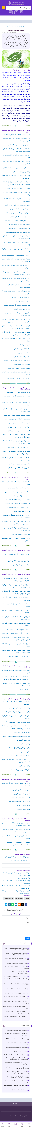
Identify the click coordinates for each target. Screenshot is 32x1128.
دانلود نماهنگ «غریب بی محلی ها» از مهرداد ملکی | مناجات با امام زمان (16, 988)
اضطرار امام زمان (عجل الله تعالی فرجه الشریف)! (17, 503)
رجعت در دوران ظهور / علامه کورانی (21, 172)
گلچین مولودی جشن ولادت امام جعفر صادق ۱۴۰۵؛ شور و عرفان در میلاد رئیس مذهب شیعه (17, 949)
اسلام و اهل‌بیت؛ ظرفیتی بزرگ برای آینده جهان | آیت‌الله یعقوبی (16, 1002)
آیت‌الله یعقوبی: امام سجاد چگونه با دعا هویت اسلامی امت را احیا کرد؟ (16, 1007)
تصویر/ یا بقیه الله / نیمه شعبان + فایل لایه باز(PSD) (16, 634)
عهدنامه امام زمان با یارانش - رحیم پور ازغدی (18, 368)
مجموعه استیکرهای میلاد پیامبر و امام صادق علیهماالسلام (18, 1043)
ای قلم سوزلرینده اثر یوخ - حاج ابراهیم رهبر (18, 392)
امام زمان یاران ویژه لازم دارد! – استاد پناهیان (18, 188)
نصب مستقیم (17, 832)
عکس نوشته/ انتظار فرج (23, 805)
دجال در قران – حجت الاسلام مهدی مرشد (19, 209)
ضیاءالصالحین (16, 1116)
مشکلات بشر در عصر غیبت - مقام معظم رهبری (17, 492)
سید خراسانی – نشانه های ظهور (21, 309)
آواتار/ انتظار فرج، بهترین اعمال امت (20, 756)
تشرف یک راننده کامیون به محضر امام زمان (18, 507)
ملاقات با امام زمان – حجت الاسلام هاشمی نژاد (18, 232)
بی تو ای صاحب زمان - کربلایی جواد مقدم (19, 447)
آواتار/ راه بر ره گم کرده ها (23, 740)
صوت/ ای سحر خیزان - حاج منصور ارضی (19, 427)
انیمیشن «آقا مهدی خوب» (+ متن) (20, 861)
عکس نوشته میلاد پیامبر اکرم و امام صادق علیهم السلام (17, 1048)
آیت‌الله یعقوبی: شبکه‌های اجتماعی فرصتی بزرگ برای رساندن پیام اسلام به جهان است (17, 1012)
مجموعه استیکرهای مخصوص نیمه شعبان (18, 836)
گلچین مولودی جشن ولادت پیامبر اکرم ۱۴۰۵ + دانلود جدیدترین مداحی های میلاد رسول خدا (17, 954)
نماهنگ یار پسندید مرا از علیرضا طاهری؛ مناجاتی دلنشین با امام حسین (16, 983)
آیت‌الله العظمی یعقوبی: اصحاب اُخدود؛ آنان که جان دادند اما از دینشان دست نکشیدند (16, 1017)
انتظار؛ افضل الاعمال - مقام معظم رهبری (19, 488)
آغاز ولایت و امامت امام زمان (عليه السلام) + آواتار (17, 722)
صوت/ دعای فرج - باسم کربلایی (21, 565)
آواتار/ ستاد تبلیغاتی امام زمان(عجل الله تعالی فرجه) (16, 736)
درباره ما (16, 12)
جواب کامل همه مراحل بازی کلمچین (19, 1052)
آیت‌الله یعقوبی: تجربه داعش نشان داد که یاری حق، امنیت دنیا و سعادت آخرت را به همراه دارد (16, 997)
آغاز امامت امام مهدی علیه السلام (21, 364)
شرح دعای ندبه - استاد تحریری (22, 511)
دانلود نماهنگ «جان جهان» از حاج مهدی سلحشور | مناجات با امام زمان (16, 967)
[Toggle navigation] (16, 18)
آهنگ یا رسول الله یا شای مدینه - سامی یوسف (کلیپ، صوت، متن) (16, 1086)
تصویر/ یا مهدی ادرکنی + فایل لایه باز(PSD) (18, 657)
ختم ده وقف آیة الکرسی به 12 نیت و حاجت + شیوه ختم (17, 1081)
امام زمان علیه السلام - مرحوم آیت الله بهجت (18, 145)
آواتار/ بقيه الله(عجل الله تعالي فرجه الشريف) (18, 712)
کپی (4, 910)
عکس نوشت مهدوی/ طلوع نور (22, 794)
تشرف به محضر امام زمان (23, 353)
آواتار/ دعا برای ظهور (25, 766)
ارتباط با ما (21, 12)
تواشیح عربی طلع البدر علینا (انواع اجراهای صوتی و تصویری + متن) (17, 1034)
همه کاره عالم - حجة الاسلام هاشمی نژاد (19, 534)
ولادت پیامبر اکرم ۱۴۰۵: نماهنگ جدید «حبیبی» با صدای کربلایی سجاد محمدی (17, 959)
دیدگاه (28, 923)
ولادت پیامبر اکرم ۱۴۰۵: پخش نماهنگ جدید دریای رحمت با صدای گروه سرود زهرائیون (16, 972)
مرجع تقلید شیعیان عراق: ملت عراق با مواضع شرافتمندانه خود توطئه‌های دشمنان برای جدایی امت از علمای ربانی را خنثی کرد (16, 978)
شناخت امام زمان (19, 898)
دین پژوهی (22, 26)
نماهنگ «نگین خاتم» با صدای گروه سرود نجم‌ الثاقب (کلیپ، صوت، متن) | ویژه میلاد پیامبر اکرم (16, 1058)
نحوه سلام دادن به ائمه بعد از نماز (19, 1090)
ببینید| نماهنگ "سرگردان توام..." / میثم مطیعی (17, 415)
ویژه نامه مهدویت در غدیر (23, 878)
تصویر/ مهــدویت (25, 690)
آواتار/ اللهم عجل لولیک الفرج (22, 732)
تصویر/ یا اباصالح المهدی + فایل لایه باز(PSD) (18, 630)
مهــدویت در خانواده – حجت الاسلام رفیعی (18, 228)
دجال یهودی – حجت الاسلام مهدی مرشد (19, 217)
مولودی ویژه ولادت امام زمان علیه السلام (19, 468)
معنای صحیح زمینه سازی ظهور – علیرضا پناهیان (17, 205)
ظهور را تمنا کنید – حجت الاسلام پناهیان (19, 224)
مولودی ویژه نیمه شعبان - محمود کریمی (19, 464)
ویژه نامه (28, 26)
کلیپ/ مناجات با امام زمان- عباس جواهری (19, 431)
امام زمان (27, 898)
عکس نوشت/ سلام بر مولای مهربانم (20, 790)
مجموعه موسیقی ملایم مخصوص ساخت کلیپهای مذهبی (17, 1038)
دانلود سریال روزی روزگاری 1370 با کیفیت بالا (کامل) (15, 1055)
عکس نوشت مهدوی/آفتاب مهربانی (20, 798)
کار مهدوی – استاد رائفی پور (23, 301)
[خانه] (16, 3)
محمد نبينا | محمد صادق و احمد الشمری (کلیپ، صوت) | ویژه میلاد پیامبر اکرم (17, 1067)
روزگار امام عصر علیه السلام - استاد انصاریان (18, 378)
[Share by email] (19, 904)
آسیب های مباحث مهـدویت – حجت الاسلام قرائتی (16, 168)
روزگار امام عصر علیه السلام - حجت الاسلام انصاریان (16, 255)
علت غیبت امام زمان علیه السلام (21, 496)
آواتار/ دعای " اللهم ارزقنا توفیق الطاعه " (19, 748)
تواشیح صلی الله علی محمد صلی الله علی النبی (17, 1030)
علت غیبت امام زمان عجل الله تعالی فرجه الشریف (17, 305)
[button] (9, 904)
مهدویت (16, 26)
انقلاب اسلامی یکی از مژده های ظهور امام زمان (18, 500)
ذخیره (27, 938)
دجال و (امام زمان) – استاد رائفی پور (21, 297)
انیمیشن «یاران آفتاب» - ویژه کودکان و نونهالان (17, 857)
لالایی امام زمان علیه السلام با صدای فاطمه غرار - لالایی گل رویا (17, 1063)
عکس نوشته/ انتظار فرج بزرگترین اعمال (19, 802)
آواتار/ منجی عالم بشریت (23, 744)
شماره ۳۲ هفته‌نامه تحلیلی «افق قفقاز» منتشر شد (17, 963)
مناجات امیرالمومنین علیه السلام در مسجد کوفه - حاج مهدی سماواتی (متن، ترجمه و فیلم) (17, 1077)
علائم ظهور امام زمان (8, 898)
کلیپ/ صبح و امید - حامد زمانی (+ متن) (19, 423)
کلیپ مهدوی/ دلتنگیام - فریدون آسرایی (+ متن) (17, 419)
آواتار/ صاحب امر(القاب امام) (22, 752)
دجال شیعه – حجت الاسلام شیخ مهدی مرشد (18, 213)
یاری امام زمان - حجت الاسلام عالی (21, 357)
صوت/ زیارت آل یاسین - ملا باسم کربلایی (19, 561)
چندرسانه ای (10, 26)
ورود (10, 12)
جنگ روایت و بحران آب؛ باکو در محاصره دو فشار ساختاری (16, 993)
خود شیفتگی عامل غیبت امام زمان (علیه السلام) (17, 360)
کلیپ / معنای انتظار (25, 345)
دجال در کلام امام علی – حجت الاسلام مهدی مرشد (17, 221)
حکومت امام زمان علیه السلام (22, 349)
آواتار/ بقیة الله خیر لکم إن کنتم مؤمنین (19, 708)
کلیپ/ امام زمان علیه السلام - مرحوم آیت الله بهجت (16, 135)
